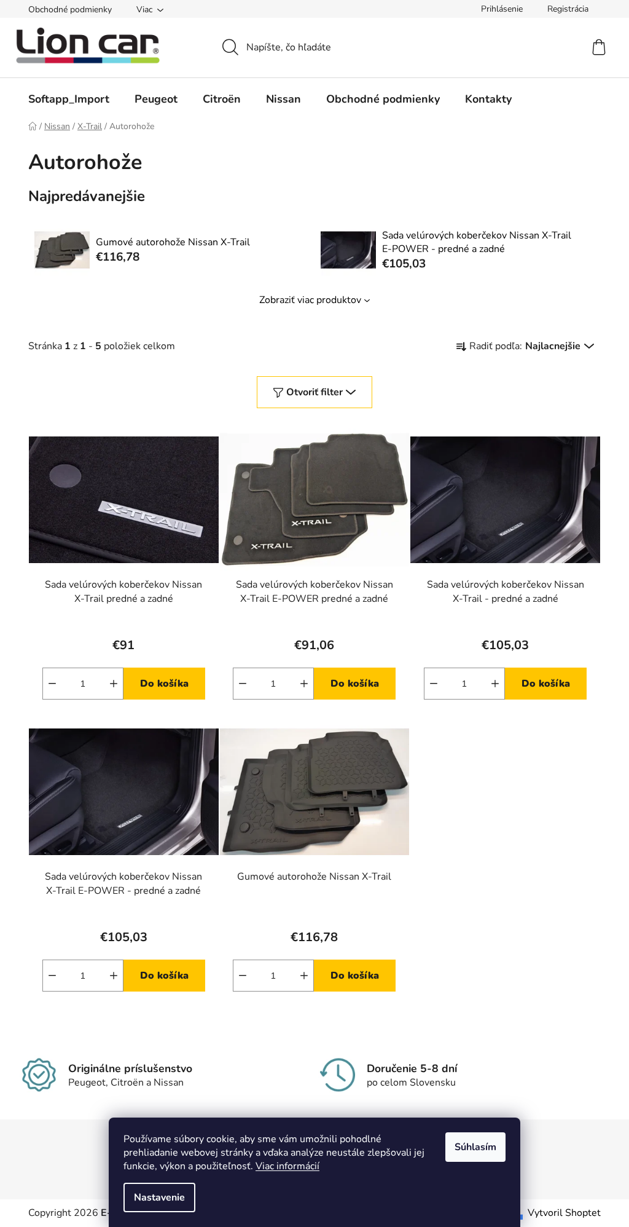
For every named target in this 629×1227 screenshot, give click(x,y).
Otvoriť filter (314, 392)
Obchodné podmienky (70, 9)
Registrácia (567, 9)
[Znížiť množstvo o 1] (52, 683)
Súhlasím (475, 1147)
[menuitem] (69, 99)
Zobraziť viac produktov (310, 300)
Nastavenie (159, 1197)
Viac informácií (287, 1166)
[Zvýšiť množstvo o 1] (113, 683)
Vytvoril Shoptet (564, 1213)
